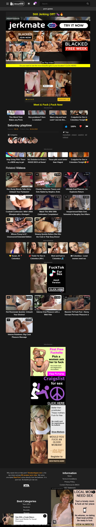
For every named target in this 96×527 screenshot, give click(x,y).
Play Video (49, 63)
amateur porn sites (30, 475)
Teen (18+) (26, 504)
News (70, 476)
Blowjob (26, 513)
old (86, 135)
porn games (48, 9)
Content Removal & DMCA (69, 485)
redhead (65, 137)
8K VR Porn (46, 525)
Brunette (26, 510)
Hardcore (26, 507)
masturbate (66, 135)
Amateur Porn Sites (17, 525)
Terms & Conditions (69, 479)
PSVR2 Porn (29, 525)
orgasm (74, 135)
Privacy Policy (70, 482)
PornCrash (37, 525)
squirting (81, 135)
